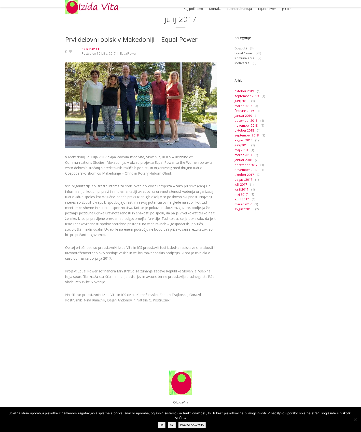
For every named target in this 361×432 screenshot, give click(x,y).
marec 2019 (243, 106)
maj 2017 (241, 194)
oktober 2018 (244, 130)
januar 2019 (243, 115)
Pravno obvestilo (192, 425)
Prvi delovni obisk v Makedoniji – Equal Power (131, 39)
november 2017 (246, 169)
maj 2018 (241, 150)
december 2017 (246, 165)
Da (162, 425)
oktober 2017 (244, 174)
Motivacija (242, 63)
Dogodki (241, 48)
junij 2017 (241, 189)
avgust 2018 (243, 140)
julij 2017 (241, 184)
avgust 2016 (243, 209)
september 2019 (247, 96)
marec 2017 (243, 204)
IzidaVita (92, 49)
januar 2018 (243, 160)
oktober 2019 (244, 91)
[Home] (92, 7)
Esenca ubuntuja (239, 9)
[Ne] (354, 419)
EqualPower (267, 9)
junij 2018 (241, 145)
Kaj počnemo (193, 9)
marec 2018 (243, 155)
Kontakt (215, 9)
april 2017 (242, 199)
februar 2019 (244, 110)
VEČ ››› (180, 418)
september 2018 (247, 135)
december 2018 (246, 120)
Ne (172, 425)
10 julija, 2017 (106, 53)
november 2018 (246, 125)
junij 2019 (241, 101)
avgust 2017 (243, 179)
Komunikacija (244, 58)
